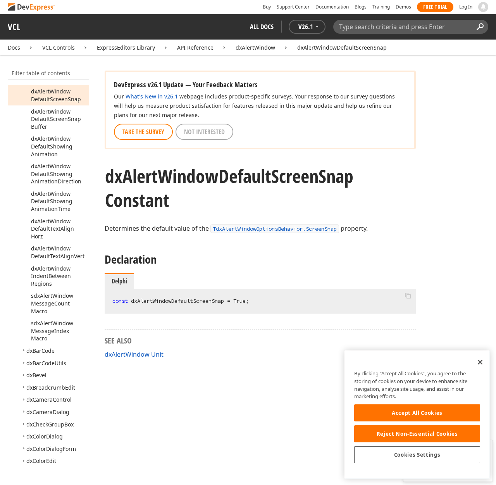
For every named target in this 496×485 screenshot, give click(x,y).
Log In (465, 6)
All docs (262, 26)
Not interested (204, 132)
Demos (403, 6)
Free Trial (435, 6)
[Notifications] (483, 7)
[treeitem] (56, 95)
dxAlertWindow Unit (134, 354)
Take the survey (143, 132)
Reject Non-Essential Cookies (417, 433)
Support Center (293, 6)
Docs (14, 47)
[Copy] (408, 295)
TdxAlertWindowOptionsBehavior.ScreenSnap (275, 228)
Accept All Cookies (417, 412)
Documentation (332, 6)
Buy (267, 6)
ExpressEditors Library (126, 47)
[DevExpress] (31, 7)
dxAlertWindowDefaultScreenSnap (342, 47)
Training (381, 6)
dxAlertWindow (255, 47)
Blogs (361, 6)
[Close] (480, 362)
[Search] (480, 27)
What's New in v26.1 (152, 96)
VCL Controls (58, 47)
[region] (417, 414)
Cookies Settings (417, 454)
